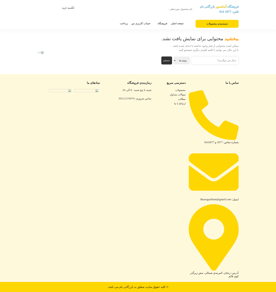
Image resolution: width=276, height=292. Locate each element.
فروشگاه (162, 23)
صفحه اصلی (177, 23)
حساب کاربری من (140, 23)
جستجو (167, 60)
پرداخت (124, 23)
